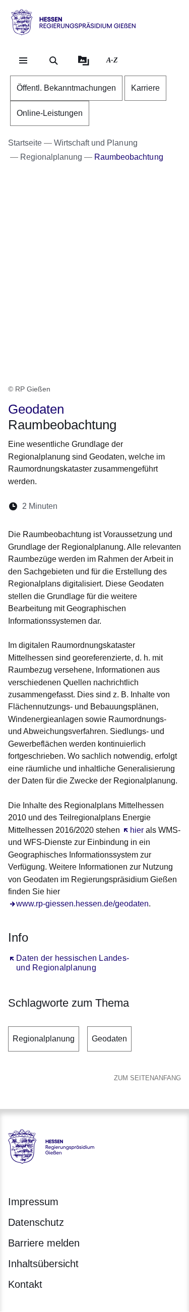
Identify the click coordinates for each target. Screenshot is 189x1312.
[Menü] (23, 60)
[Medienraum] (84, 60)
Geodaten (109, 1038)
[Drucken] (152, 506)
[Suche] (53, 60)
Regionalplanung (44, 1038)
